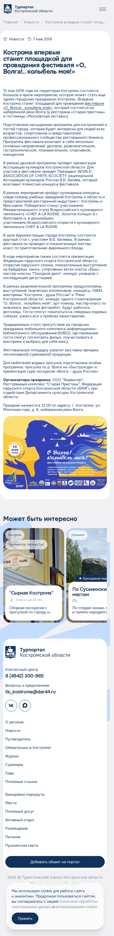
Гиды (9, 773)
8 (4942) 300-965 (24, 675)
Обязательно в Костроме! (28, 747)
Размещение (16, 828)
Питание (12, 836)
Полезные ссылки (21, 781)
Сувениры (14, 764)
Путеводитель (17, 739)
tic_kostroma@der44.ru (30, 691)
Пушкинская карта (21, 845)
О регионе (14, 722)
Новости (31, 22)
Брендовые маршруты (25, 794)
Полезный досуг (19, 811)
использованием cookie (76, 906)
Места (11, 802)
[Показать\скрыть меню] (102, 9)
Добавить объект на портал (55, 861)
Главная (10, 22)
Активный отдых (19, 819)
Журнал (12, 756)
